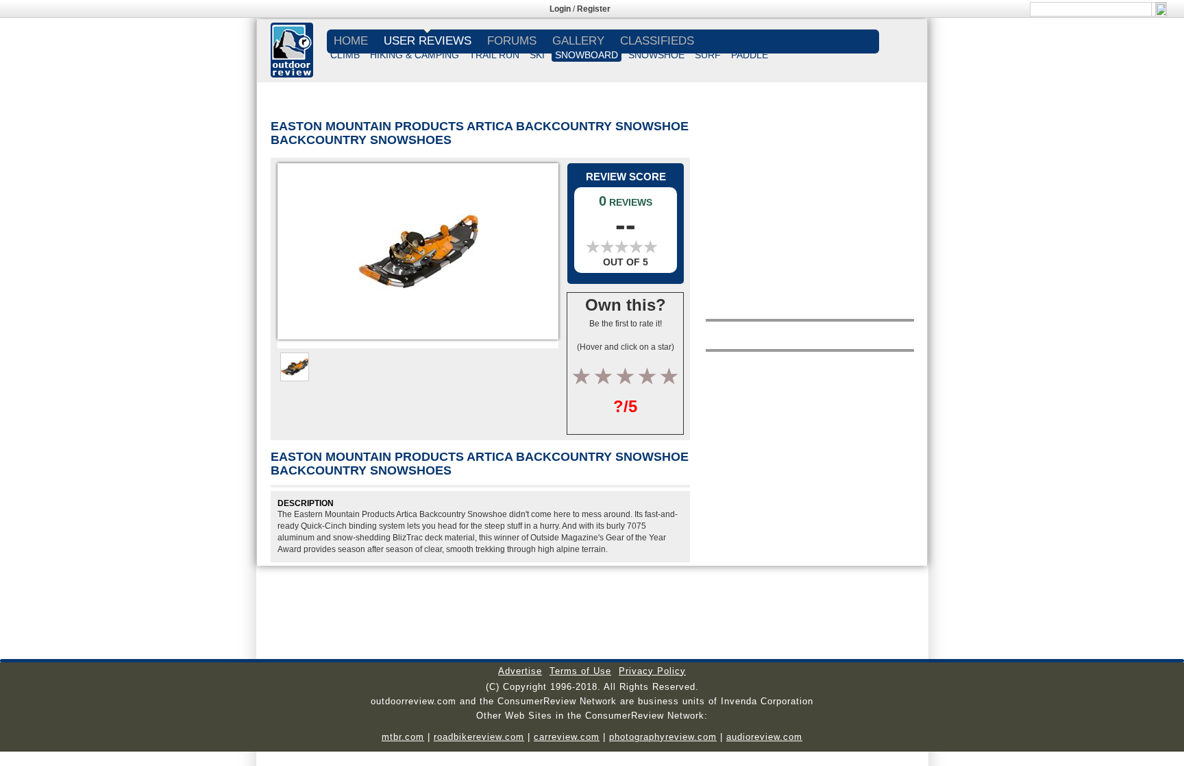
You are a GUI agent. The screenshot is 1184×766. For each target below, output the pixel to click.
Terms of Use (580, 671)
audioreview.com (764, 737)
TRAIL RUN (494, 54)
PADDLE (749, 54)
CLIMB (345, 54)
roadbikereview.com (479, 737)
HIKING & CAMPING (414, 54)
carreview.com (567, 737)
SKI (537, 54)
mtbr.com (403, 737)
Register (593, 9)
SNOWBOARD (586, 54)
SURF (708, 54)
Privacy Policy (652, 671)
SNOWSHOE (656, 54)
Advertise (520, 671)
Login (560, 9)
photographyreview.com (663, 737)
